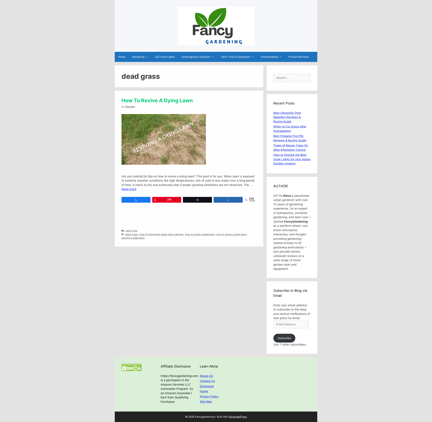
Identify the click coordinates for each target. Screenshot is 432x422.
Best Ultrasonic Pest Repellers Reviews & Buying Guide (287, 117)
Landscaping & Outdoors (196, 56)
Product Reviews (299, 56)
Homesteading (269, 56)
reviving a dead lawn (133, 237)
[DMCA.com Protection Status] (132, 370)
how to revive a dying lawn (231, 234)
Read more (129, 189)
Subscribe (284, 338)
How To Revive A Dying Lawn (157, 100)
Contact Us (207, 381)
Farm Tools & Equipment (235, 56)
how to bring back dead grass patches (161, 234)
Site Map (206, 401)
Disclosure (207, 386)
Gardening (138, 56)
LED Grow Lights (165, 56)
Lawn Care (131, 230)
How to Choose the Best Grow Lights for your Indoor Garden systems (291, 159)
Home (121, 56)
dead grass (131, 234)
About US (206, 376)
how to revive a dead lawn (200, 234)
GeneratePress (238, 416)
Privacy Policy (209, 396)
